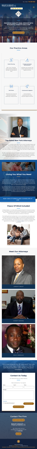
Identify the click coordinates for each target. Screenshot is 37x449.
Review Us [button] (18, 433)
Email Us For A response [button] (18, 406)
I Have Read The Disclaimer (9, 403)
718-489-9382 (31, 1)
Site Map (9, 447)
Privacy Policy (14, 447)
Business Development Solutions (24, 447)
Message (4, 389)
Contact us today (20, 220)
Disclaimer (5, 401)
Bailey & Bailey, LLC (16, 445)
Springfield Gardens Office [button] (18, 420)
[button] (34, 7)
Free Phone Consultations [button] (18, 32)
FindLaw (33, 447)
